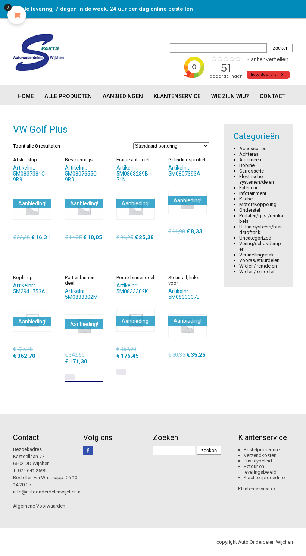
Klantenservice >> (257, 489)
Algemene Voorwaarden (39, 506)
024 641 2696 (32, 470)
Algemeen (250, 159)
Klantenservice (177, 96)
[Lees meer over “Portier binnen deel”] (70, 377)
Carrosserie (251, 171)
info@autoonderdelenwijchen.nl (47, 492)
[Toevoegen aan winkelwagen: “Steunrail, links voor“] (202, 367)
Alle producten (68, 96)
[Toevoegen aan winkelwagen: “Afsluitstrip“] (46, 249)
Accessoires (252, 148)
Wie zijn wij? (230, 96)
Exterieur (248, 187)
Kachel (246, 199)
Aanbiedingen (123, 96)
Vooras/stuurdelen (259, 260)
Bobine (247, 165)
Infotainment (252, 193)
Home (26, 96)
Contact (272, 96)
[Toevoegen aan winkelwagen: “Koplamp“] (46, 368)
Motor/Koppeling (258, 204)
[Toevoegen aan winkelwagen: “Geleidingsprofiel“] (202, 243)
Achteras (249, 154)
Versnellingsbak (256, 255)
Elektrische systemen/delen (256, 179)
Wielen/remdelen (257, 271)
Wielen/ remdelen (258, 266)
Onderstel (249, 210)
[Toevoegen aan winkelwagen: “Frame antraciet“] (150, 249)
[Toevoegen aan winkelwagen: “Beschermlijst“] (98, 249)
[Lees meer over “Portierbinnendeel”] (121, 372)
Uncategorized (255, 238)
